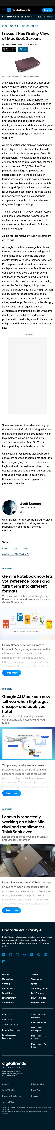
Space (34, 983)
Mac (25, 548)
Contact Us (7, 1019)
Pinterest (38, 954)
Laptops (15, 548)
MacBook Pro (40, 99)
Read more (12, 672)
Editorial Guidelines (11, 1030)
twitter (21, 512)
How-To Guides (38, 998)
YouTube (24, 954)
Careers (5, 1084)
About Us (6, 1014)
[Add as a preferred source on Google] (9, 49)
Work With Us (8, 1090)
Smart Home (8, 993)
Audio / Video (8, 988)
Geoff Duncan (10, 45)
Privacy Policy (37, 1084)
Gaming (6, 983)
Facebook (3, 954)
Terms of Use (8, 1102)
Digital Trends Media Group (15, 1111)
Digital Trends (15, 13)
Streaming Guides (39, 988)
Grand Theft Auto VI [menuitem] (10, 17)
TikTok (31, 954)
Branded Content (38, 1022)
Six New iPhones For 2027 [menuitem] (31, 17)
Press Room (36, 1090)
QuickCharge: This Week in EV (15, 554)
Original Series (38, 1002)
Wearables (36, 979)
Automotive (8, 1002)
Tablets (34, 974)
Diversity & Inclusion (11, 1096)
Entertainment (9, 998)
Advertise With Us (10, 1024)
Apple (15, 91)
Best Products (37, 993)
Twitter (17, 954)
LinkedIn (45, 954)
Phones (5, 974)
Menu (3, 10)
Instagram (10, 954)
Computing (7, 979)
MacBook (20, 99)
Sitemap (34, 1096)
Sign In (47, 10)
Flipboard (3, 961)
